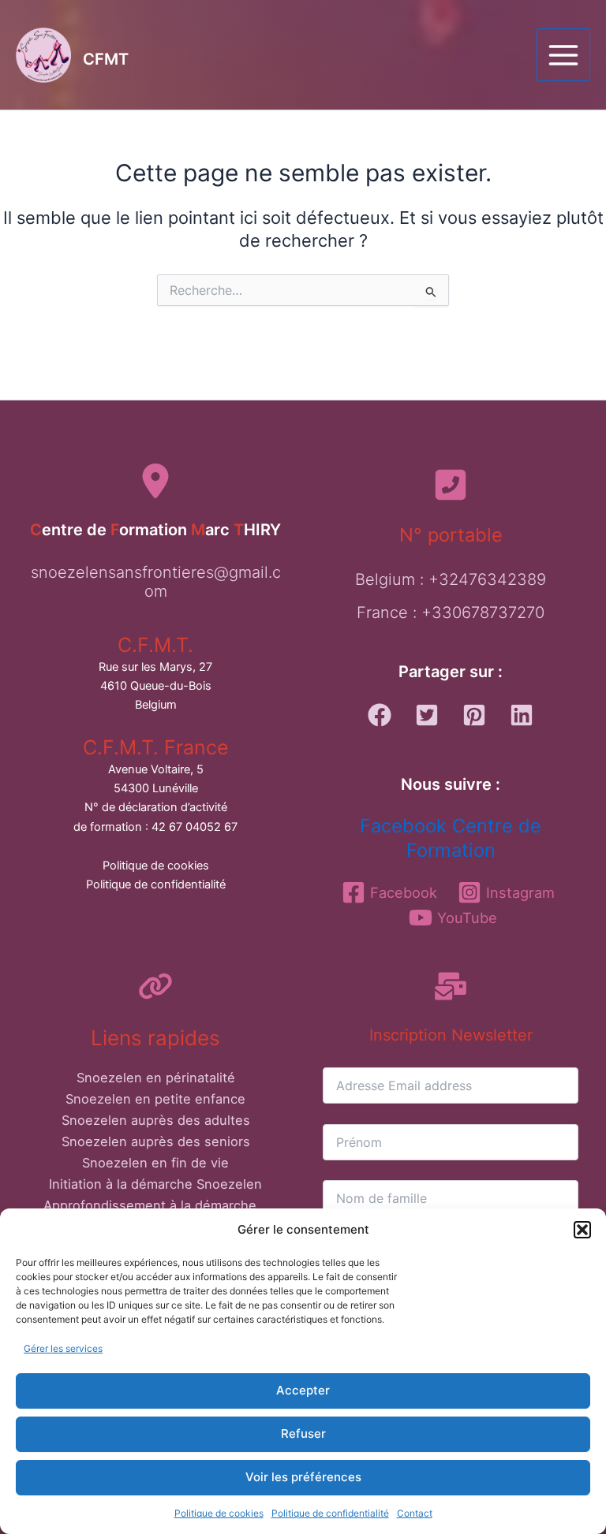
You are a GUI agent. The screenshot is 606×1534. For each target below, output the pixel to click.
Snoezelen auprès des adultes (156, 1120)
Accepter (303, 1390)
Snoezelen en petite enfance (155, 1099)
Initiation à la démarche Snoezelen (155, 1184)
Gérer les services (63, 1348)
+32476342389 (487, 579)
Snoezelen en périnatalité (156, 1077)
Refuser (303, 1433)
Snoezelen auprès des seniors (156, 1141)
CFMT (106, 59)
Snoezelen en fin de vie (155, 1163)
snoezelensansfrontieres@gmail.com (156, 582)
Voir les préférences (303, 1476)
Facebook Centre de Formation (450, 838)
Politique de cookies (219, 1513)
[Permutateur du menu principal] (563, 55)
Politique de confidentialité (330, 1513)
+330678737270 (482, 612)
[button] (582, 1230)
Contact (414, 1513)
